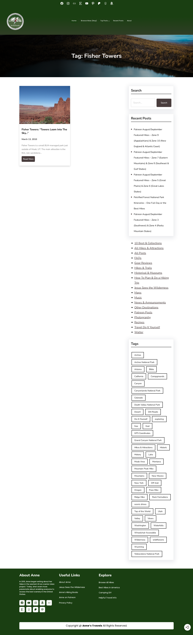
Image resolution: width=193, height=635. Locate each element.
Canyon (138, 383)
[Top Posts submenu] (109, 20)
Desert (137, 411)
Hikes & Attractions (143, 447)
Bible (151, 369)
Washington (140, 525)
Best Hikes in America (109, 587)
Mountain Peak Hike (143, 468)
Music (138, 297)
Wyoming (139, 546)
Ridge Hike (139, 497)
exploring (159, 419)
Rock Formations (160, 497)
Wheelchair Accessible (145, 532)
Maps (137, 293)
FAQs (137, 258)
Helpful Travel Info (108, 597)
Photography (142, 317)
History (137, 454)
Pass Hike (153, 490)
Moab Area (139, 461)
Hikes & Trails (143, 268)
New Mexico (157, 475)
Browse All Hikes (106, 582)
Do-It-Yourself (140, 419)
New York (139, 483)
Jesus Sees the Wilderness (151, 288)
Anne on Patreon (67, 597)
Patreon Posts (143, 312)
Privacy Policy (65, 602)
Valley (137, 518)
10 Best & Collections (148, 243)
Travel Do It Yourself (147, 327)
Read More (28, 159)
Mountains (139, 475)
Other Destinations (146, 307)
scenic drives (140, 504)
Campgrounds (157, 376)
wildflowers (158, 539)
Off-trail (155, 483)
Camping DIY (105, 592)
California (138, 376)
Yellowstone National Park (146, 553)
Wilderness (139, 539)
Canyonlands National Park (147, 390)
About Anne (65, 582)
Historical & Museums (148, 273)
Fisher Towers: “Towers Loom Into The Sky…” (44, 131)
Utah (160, 511)
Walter (138, 332)
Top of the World (142, 511)
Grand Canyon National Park (148, 440)
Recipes (139, 322)
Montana (156, 461)
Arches (137, 355)
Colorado (138, 397)
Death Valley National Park (147, 404)
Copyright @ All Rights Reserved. (96, 625)
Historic (163, 447)
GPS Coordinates (142, 433)
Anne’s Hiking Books (68, 592)
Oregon (138, 490)
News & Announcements (150, 302)
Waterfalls (158, 525)
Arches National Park (144, 362)
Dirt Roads (153, 411)
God (147, 426)
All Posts (140, 253)
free (136, 426)
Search (164, 102)
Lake (150, 454)
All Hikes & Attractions (149, 248)
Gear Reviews (143, 263)
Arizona (138, 369)
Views (150, 518)
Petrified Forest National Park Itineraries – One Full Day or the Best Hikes (150, 203)
